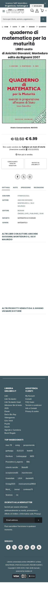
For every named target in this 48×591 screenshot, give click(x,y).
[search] (43, 19)
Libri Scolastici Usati (12, 402)
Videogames (9, 417)
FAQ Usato (29, 402)
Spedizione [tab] (26, 187)
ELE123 (20, 450)
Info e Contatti (31, 408)
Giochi (7, 427)
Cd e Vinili (8, 420)
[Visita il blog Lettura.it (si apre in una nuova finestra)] (32, 547)
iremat (17, 489)
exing (17, 445)
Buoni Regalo (9, 433)
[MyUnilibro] (37, 10)
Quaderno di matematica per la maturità (24, 277)
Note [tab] (15, 187)
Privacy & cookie (32, 411)
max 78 (9, 445)
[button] (43, 10)
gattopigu (9, 450)
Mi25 (32, 456)
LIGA (20, 478)
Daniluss (9, 456)
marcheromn (27, 472)
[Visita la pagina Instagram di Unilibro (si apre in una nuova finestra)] (20, 547)
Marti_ (8, 489)
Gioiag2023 (10, 484)
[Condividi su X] (23, 176)
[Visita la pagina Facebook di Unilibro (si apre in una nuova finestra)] (8, 547)
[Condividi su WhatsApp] (29, 176)
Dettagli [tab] (6, 187)
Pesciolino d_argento (14, 461)
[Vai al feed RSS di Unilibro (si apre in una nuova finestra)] (39, 547)
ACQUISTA (25, 295)
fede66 (30, 450)
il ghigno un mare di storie (33, 147)
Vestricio (9, 495)
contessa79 (28, 489)
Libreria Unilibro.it (10, 389)
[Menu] (4, 11)
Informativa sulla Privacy (30, 513)
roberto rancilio (12, 467)
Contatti (28, 399)
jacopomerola (29, 445)
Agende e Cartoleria (12, 430)
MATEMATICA (22, 222)
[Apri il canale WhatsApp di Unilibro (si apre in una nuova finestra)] (26, 547)
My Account (30, 396)
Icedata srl (28, 571)
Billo (28, 461)
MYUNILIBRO (37, 6)
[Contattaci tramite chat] (32, 10)
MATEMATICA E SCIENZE (27, 218)
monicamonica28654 (27, 484)
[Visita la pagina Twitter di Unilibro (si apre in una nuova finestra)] (14, 547)
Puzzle (7, 423)
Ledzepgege (21, 456)
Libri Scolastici (10, 399)
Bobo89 (25, 467)
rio (17, 495)
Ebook (7, 411)
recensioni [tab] (39, 187)
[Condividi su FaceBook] (17, 176)
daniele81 (30, 478)
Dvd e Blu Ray (10, 414)
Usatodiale (10, 478)
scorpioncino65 (12, 472)
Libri (6, 396)
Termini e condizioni (33, 405)
